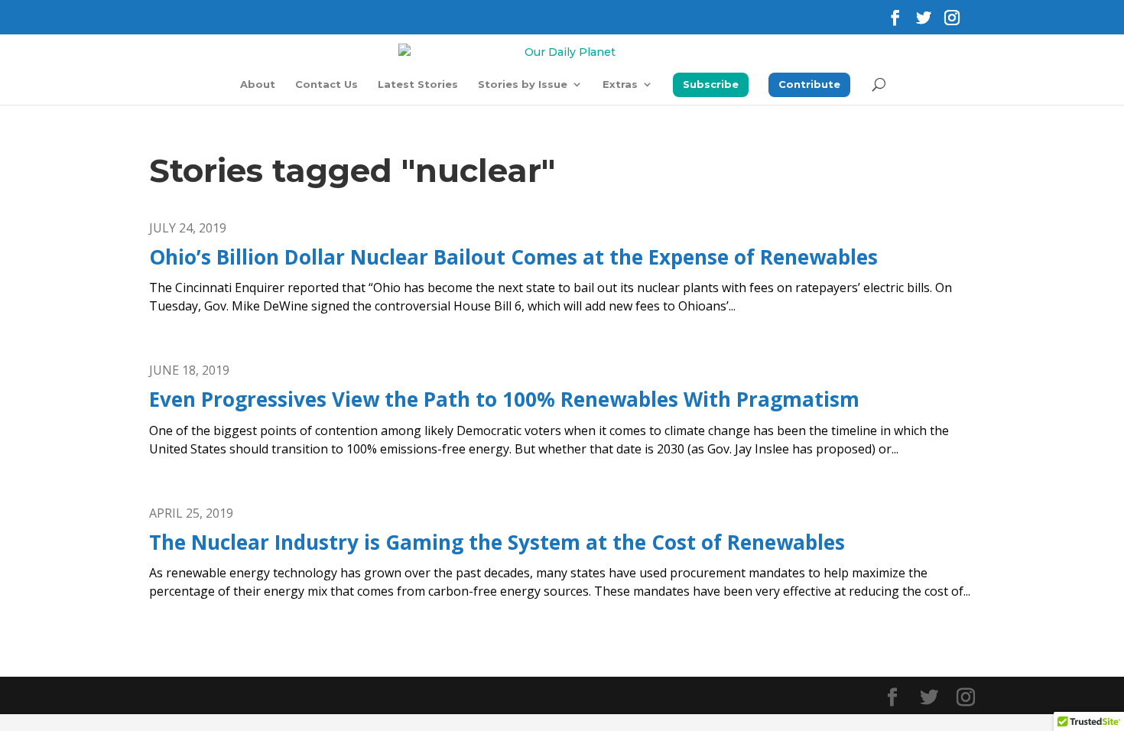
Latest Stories (418, 84)
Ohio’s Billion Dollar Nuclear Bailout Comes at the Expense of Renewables (513, 257)
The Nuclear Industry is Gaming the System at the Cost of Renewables (497, 542)
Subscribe (711, 84)
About (257, 84)
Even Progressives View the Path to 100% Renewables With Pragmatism (504, 399)
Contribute (809, 84)
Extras (620, 84)
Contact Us (326, 84)
